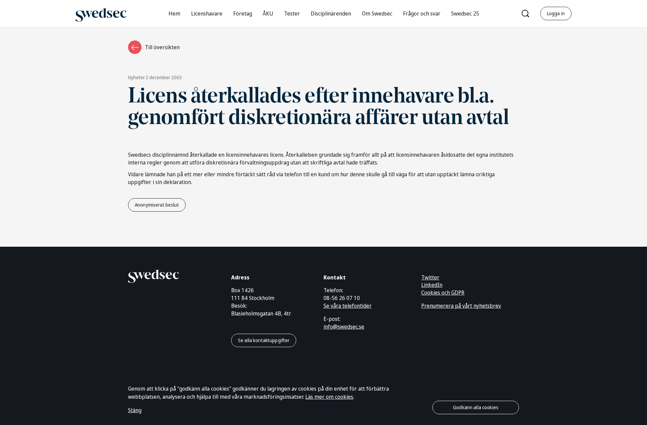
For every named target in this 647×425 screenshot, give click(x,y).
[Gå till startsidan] (100, 13)
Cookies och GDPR (442, 292)
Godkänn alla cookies (475, 407)
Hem (174, 13)
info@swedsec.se (344, 326)
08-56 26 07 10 (342, 298)
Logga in (556, 13)
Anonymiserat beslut (157, 205)
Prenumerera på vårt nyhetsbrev (461, 305)
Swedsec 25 (465, 13)
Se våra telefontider (348, 305)
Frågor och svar (421, 13)
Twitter (430, 277)
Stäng (135, 410)
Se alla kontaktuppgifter (263, 340)
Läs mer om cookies (329, 396)
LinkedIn (431, 285)
